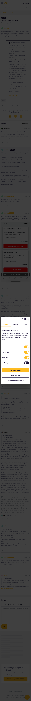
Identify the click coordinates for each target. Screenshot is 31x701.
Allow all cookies (15, 370)
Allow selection (15, 375)
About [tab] (25, 324)
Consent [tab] (5, 324)
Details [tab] (15, 324)
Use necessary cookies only (15, 380)
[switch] (26, 352)
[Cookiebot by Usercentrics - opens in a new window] (22, 319)
